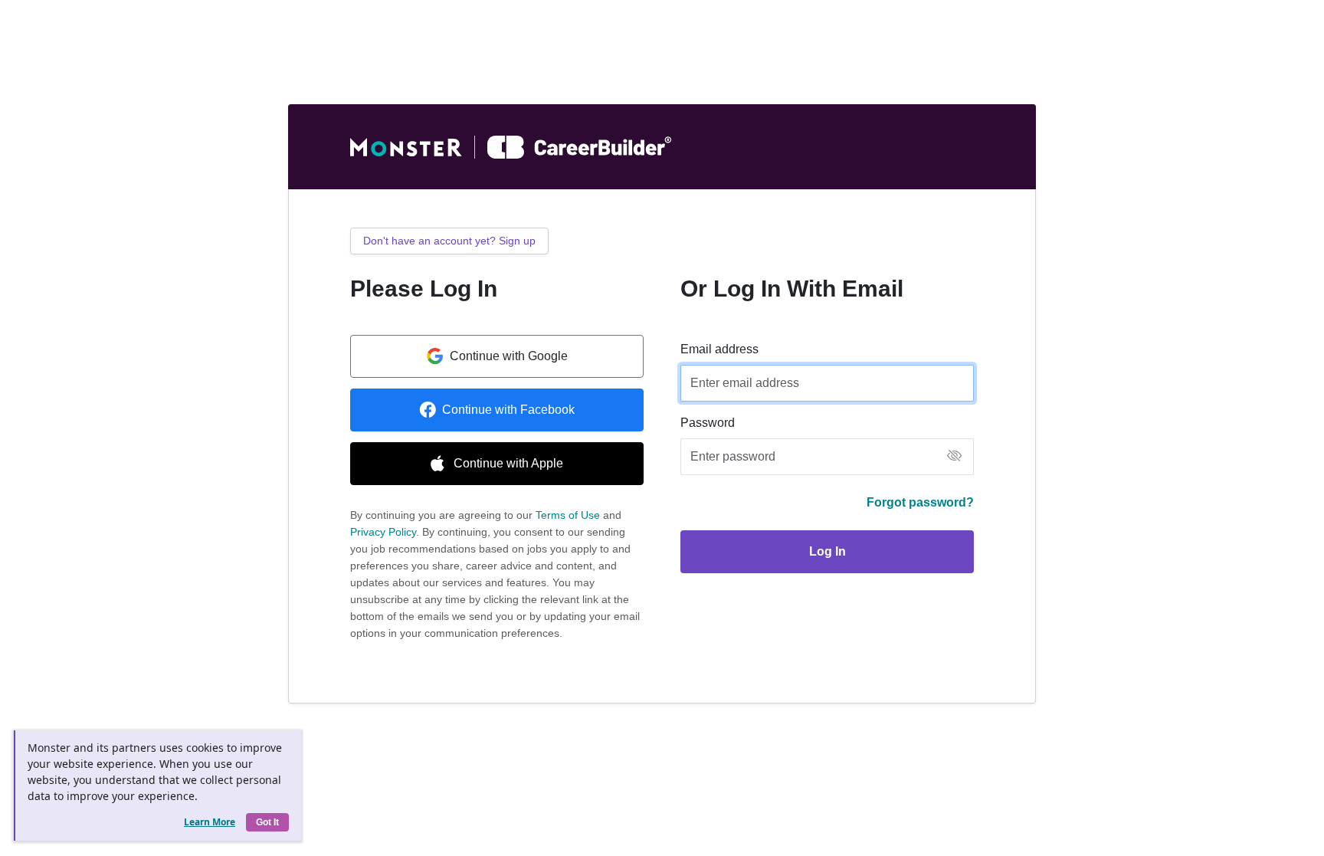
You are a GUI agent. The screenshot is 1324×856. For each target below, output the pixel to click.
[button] (954, 456)
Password (707, 422)
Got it (267, 822)
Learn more (209, 821)
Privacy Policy (383, 532)
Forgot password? (920, 502)
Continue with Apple (508, 463)
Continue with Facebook (508, 409)
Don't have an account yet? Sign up (449, 240)
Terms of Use (568, 515)
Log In (827, 551)
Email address (719, 349)
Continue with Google (509, 355)
